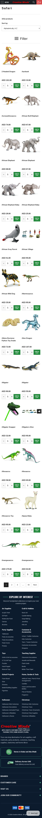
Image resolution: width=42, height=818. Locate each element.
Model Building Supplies (9, 687)
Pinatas (4, 646)
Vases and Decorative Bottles (29, 688)
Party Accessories (8, 637)
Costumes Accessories (29, 645)
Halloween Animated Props (10, 710)
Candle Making (26, 616)
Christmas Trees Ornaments (31, 710)
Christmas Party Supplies (30, 713)
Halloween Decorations (9, 707)
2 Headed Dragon (8, 71)
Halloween (6, 700)
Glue (3, 681)
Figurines (5, 690)
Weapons (25, 648)
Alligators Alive (28, 427)
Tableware (5, 634)
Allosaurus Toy (7, 516)
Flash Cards (25, 663)
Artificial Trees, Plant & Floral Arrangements (31, 680)
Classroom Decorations (29, 657)
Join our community (11, 795)
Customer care (8, 783)
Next (35, 585)
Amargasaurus (7, 560)
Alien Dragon (27, 338)
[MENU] (1, 2)
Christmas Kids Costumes (30, 704)
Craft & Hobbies (28, 609)
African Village (27, 249)
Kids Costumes (26, 639)
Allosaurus (6, 471)
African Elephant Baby (10, 205)
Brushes (4, 624)
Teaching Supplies (29, 653)
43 (28, 585)
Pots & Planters (27, 692)
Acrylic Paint (6, 613)
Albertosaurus (27, 294)
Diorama (4, 684)
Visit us (5, 789)
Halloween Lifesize (8, 716)
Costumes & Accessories (26, 631)
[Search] (34, 2)
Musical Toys (6, 669)
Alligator (5, 382)
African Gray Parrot (9, 249)
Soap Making (26, 619)
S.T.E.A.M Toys (6, 660)
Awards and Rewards (28, 660)
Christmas (26, 700)
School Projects (8, 674)
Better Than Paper (27, 669)
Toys (4, 653)
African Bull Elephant (30, 116)
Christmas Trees (27, 707)
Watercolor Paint (7, 619)
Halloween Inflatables (9, 713)
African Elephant (8, 160)
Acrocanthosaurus (9, 116)
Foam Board (6, 678)
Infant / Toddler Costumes (30, 636)
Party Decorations (7, 640)
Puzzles (4, 663)
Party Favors (6, 643)
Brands (4, 776)
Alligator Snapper (8, 427)
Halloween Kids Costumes (10, 704)
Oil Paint (4, 616)
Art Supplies (6, 609)
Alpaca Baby (27, 516)
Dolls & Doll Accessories (10, 657)
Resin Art (25, 613)
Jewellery (25, 621)
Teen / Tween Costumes (29, 642)
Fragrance (25, 695)
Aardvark (25, 71)
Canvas (4, 621)
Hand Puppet (6, 666)
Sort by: (5, 23)
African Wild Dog (8, 294)
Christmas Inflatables (28, 716)
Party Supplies (7, 630)
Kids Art (24, 624)
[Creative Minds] (21, 2)
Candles (24, 684)
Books (24, 666)
